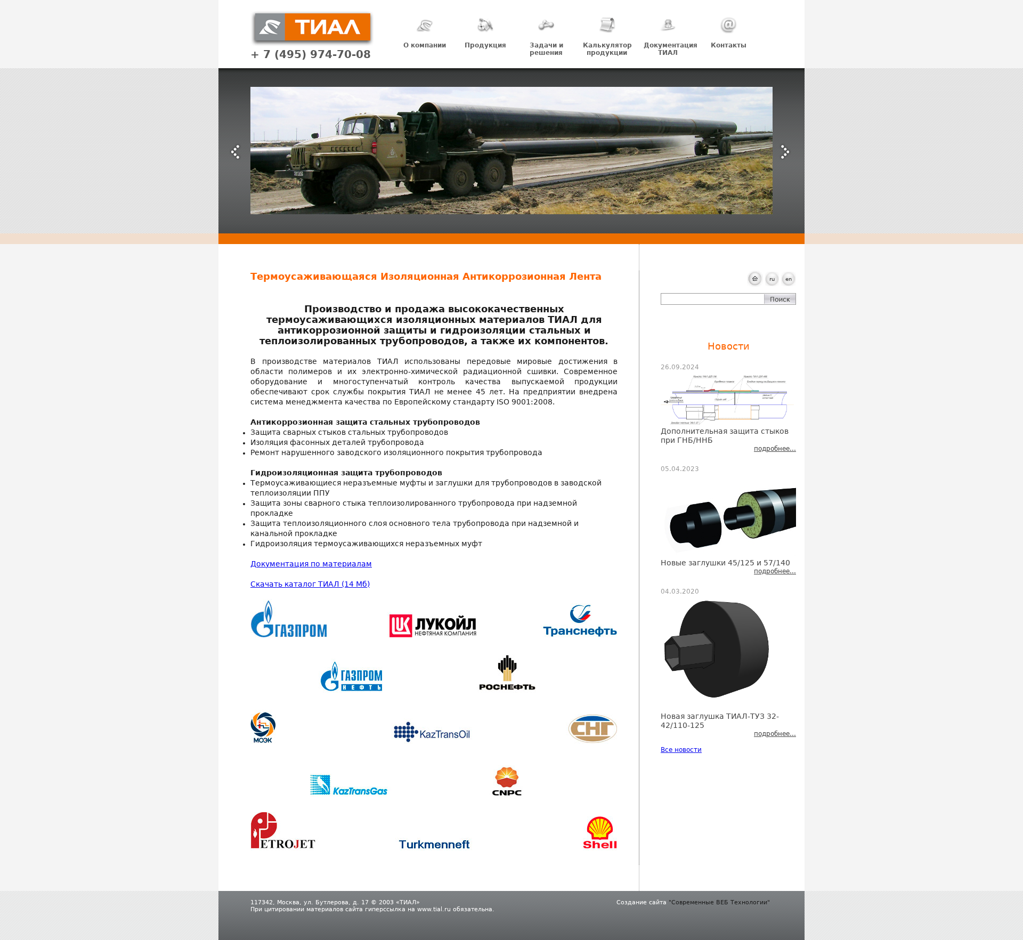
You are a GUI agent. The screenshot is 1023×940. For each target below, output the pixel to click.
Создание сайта (641, 902)
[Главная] (312, 44)
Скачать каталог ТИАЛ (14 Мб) (310, 584)
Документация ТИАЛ (670, 49)
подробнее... (775, 448)
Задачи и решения (546, 49)
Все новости (681, 749)
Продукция (485, 45)
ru (772, 279)
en (788, 279)
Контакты (728, 45)
